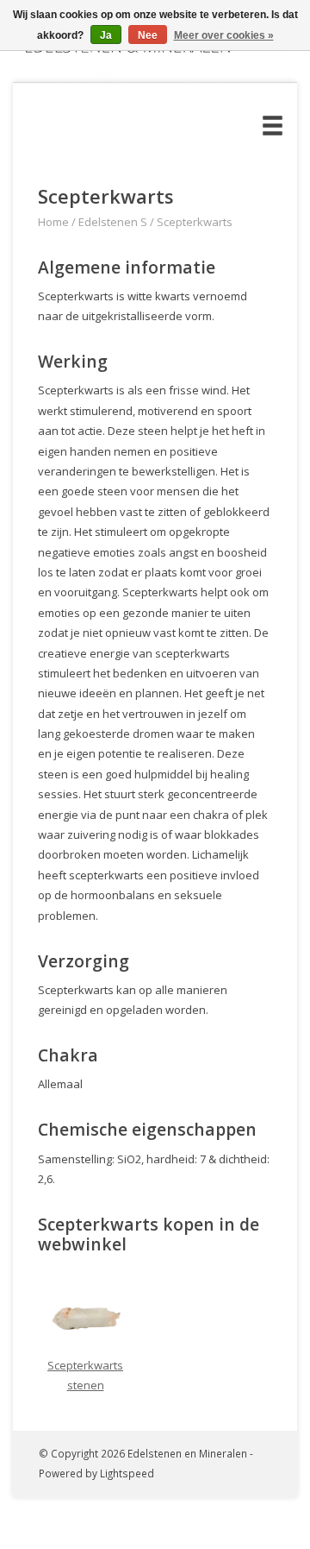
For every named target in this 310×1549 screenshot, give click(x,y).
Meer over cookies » (224, 35)
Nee (148, 35)
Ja (106, 35)
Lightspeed (127, 1473)
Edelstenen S (112, 222)
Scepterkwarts (194, 222)
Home (53, 222)
